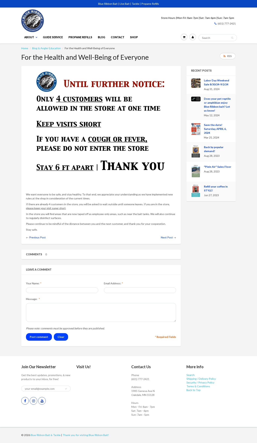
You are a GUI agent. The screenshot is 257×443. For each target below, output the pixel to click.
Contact (117, 37)
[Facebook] (25, 401)
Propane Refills (80, 37)
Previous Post (37, 237)
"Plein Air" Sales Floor (217, 166)
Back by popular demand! (214, 149)
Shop (134, 37)
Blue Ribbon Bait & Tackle (46, 435)
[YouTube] (42, 401)
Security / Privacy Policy (200, 382)
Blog (101, 37)
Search (190, 374)
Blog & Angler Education (46, 48)
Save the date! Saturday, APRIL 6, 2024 (215, 128)
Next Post (167, 237)
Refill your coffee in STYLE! (216, 188)
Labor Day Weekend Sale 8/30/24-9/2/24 (216, 82)
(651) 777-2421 (227, 23)
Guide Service (53, 37)
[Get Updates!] (66, 389)
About (29, 37)
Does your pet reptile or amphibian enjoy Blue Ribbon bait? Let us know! (217, 104)
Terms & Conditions (198, 386)
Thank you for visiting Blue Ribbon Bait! (86, 435)
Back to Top (193, 390)
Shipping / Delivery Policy (201, 378)
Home (24, 48)
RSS (229, 56)
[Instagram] (33, 401)
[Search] (232, 38)
